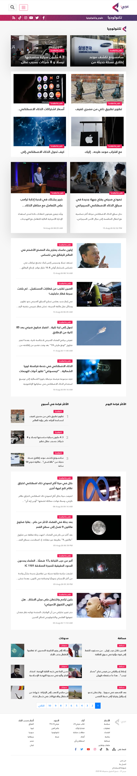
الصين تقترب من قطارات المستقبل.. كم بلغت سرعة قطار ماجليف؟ (45, 291)
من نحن (123, 760)
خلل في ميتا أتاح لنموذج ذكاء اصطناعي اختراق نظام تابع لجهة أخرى (45, 486)
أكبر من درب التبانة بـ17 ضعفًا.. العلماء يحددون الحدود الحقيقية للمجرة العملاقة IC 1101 (45, 563)
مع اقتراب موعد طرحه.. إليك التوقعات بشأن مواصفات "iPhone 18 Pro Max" (98, 152)
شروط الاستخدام (119, 767)
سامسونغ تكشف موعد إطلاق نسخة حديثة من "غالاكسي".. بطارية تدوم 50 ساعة (44, 462)
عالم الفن (55, 728)
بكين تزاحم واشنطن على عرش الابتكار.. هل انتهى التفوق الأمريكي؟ (47, 602)
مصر (32, 740)
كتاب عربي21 (79, 723)
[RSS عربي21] (13, 18)
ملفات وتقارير (104, 745)
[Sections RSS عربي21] (113, 749)
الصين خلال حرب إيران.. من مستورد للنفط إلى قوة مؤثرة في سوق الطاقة (105, 653)
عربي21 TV (54, 723)
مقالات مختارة (79, 732)
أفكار (83, 736)
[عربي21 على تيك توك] (19, 18)
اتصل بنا (122, 764)
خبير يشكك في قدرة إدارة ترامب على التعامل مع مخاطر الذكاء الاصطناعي (41, 203)
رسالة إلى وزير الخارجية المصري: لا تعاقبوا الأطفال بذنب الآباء (47, 653)
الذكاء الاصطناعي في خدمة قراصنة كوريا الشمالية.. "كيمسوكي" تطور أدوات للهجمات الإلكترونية (46, 369)
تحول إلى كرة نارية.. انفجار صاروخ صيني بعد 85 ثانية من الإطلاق (44, 330)
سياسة (107, 723)
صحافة (122, 638)
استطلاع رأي (79, 740)
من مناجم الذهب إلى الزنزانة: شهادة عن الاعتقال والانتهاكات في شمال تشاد (48, 695)
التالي (41, 705)
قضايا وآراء (80, 728)
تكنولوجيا (115, 17)
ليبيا (32, 728)
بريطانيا (31, 736)
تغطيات (107, 728)
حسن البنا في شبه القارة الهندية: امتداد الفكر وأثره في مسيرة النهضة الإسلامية (48, 674)
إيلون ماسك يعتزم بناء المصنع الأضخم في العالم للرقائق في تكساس (47, 252)
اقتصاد (107, 732)
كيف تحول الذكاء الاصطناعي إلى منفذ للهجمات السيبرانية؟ (42, 152)
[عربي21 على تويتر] (37, 18)
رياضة (107, 736)
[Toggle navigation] (23, 7)
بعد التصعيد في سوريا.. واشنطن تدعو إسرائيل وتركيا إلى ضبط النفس (107, 695)
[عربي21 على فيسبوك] (44, 18)
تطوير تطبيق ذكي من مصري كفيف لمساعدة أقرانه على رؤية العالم (99, 110)
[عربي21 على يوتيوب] (31, 18)
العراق (31, 723)
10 (49, 705)
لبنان (32, 745)
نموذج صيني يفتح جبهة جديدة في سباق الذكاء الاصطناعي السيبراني (99, 202)
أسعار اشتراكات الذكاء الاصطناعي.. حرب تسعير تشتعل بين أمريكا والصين (41, 110)
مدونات (63, 638)
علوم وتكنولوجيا (94, 18)
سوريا (31, 732)
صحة (57, 736)
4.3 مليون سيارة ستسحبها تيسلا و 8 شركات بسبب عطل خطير (45, 439)
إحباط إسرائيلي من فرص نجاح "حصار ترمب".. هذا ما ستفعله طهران (108, 674)
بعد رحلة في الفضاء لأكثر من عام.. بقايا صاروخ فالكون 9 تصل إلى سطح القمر (45, 525)
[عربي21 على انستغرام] (25, 18)
